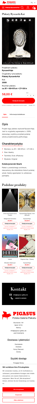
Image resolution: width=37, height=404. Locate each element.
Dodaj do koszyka (18, 101)
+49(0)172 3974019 (20, 298)
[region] (18, 384)
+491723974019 (18, 333)
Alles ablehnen (18, 400)
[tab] (5, 114)
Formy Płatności (18, 349)
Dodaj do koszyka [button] (10, 223)
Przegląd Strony (18, 363)
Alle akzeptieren (18, 389)
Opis (5, 114)
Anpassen (18, 395)
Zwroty (18, 352)
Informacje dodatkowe (17, 114)
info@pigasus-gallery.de (20, 295)
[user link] (28, 7)
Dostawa (18, 347)
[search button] (22, 7)
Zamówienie (18, 344)
